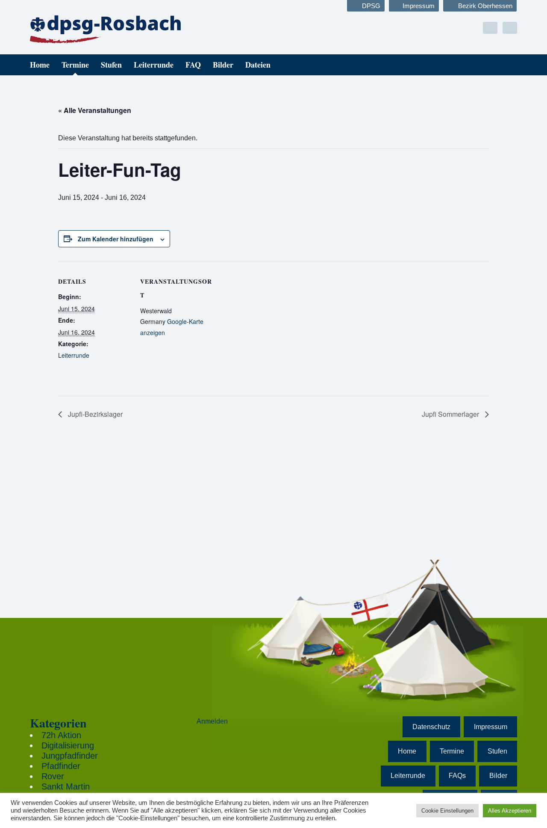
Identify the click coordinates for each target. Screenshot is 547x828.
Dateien (258, 64)
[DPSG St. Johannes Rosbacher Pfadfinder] (107, 28)
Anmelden (212, 721)
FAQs (457, 775)
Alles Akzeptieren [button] (509, 810)
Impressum (419, 5)
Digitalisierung (67, 745)
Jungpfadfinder (69, 755)
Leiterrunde (154, 64)
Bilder (223, 64)
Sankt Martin (65, 786)
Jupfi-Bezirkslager (94, 414)
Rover (52, 776)
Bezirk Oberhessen (485, 5)
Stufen (111, 64)
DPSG (371, 5)
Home (40, 64)
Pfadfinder (60, 766)
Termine (75, 64)
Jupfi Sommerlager (451, 414)
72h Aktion (61, 735)
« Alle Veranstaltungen (94, 110)
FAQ (193, 64)
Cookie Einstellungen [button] (447, 810)
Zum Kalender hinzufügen (115, 238)
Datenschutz (431, 726)
